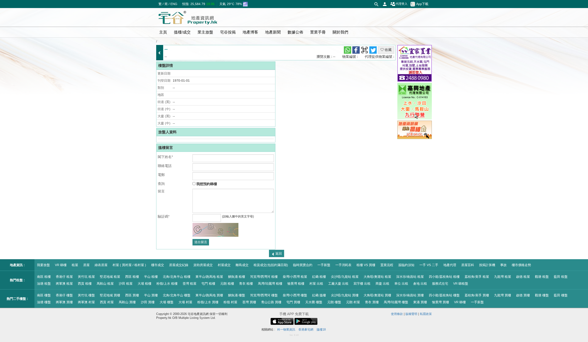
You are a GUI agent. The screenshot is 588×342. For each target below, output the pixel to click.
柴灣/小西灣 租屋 (295, 276)
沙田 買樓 (148, 302)
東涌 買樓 (420, 302)
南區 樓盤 (44, 295)
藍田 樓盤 (561, 295)
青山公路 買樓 (271, 302)
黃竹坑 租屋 (86, 276)
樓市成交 (157, 265)
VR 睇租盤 (460, 283)
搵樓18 (321, 329)
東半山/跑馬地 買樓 (209, 295)
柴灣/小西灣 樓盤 (295, 295)
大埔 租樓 (144, 283)
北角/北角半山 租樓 (176, 276)
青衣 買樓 (372, 302)
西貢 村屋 (107, 302)
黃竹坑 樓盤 (86, 295)
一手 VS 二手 (428, 265)
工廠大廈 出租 (338, 283)
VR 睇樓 (61, 265)
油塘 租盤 (44, 283)
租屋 (75, 265)
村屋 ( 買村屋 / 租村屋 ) (129, 265)
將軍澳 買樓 (64, 302)
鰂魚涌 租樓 (236, 276)
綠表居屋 (101, 265)
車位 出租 (401, 283)
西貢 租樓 (85, 283)
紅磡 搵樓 (319, 295)
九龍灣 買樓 (502, 295)
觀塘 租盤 (542, 276)
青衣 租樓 (246, 283)
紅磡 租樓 (319, 276)
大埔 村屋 (185, 302)
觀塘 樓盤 (542, 295)
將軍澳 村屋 (86, 302)
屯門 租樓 (208, 283)
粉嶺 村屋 (230, 302)
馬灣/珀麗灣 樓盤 (396, 302)
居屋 (86, 265)
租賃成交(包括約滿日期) (271, 265)
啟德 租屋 (523, 276)
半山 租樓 (151, 276)
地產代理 (449, 265)
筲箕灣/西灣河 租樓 (264, 276)
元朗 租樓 (227, 283)
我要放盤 (43, 265)
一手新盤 (323, 265)
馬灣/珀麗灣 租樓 (270, 283)
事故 (503, 265)
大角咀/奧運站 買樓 (377, 295)
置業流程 (386, 265)
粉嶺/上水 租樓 (167, 283)
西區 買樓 (132, 295)
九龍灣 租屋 (502, 276)
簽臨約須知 (406, 265)
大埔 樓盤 (166, 302)
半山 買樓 (151, 295)
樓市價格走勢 (521, 265)
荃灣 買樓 (249, 302)
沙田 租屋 (126, 283)
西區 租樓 (132, 276)
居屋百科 (467, 265)
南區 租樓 (44, 276)
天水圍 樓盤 (313, 302)
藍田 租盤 (561, 276)
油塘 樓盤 (44, 302)
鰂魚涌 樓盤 (236, 295)
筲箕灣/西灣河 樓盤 (264, 295)
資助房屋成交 (203, 265)
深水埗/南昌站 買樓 (410, 295)
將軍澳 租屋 (64, 283)
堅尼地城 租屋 (110, 276)
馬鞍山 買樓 (127, 302)
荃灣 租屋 (189, 283)
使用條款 (397, 314)
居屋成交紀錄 (178, 265)
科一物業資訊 (286, 329)
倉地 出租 (420, 283)
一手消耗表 (343, 265)
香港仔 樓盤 (64, 295)
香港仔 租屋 (64, 276)
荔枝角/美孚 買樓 (477, 295)
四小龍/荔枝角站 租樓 (444, 276)
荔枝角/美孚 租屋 (477, 276)
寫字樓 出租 (361, 283)
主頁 (163, 32)
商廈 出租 (382, 283)
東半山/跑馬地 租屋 (209, 276)
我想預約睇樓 (206, 184)
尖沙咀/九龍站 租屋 (345, 276)
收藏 (388, 50)
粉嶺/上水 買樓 (207, 302)
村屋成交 (224, 265)
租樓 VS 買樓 (365, 265)
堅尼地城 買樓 (110, 295)
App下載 (422, 4)
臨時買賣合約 (302, 265)
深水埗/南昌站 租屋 (410, 276)
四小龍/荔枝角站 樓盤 (444, 295)
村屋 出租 (316, 283)
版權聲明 (411, 314)
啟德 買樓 (523, 295)
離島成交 (242, 265)
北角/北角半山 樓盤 (176, 295)
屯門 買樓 (293, 302)
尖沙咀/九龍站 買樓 (345, 295)
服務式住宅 (440, 283)
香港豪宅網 (305, 329)
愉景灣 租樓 (295, 283)
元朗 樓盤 (334, 302)
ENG (173, 4)
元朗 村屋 (353, 302)
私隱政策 (426, 314)
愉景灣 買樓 (440, 302)
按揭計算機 (487, 265)
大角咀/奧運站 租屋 (377, 276)
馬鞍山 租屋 (105, 283)
